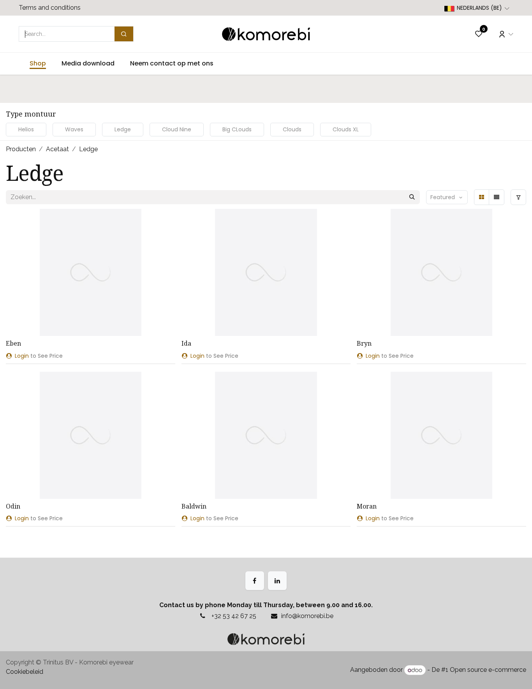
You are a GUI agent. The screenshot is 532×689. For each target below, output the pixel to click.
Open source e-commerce (488, 670)
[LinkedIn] (277, 580)
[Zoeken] (412, 197)
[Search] (124, 33)
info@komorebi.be (307, 616)
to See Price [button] (39, 356)
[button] (447, 197)
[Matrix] (481, 197)
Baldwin (193, 506)
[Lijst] (496, 197)
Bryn (364, 343)
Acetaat (57, 149)
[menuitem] (38, 63)
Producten (21, 149)
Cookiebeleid (24, 671)
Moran (367, 506)
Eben (13, 343)
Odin (13, 506)
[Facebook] (254, 580)
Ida (186, 343)
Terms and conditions (50, 7)
